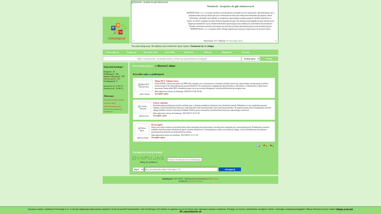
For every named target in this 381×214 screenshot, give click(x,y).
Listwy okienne (160, 103)
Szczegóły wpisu (236, 41)
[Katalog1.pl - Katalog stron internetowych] (117, 45)
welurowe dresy (110, 103)
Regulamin (227, 52)
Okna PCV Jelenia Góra (167, 81)
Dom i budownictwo (143, 66)
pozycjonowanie (196, 181)
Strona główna (112, 52)
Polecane (208, 52)
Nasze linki (170, 52)
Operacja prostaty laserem (114, 100)
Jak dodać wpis (150, 52)
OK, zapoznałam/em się (191, 211)
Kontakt (246, 52)
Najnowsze (188, 52)
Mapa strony (214, 179)
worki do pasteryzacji (112, 106)
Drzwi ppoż (157, 124)
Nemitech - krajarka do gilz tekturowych (230, 6)
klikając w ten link (344, 209)
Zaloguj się (131, 52)
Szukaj (269, 59)
